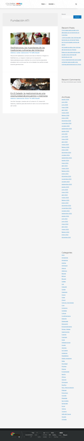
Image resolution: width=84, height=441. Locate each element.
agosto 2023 (65, 187)
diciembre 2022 (66, 205)
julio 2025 (64, 134)
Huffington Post (29, 435)
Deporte (64, 318)
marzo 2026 (65, 112)
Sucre (63, 406)
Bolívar (64, 276)
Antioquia (64, 265)
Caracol (65, 433)
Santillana (39, 433)
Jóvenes (64, 348)
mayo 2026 (65, 107)
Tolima (64, 409)
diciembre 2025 (66, 120)
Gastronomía (25, 52)
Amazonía (65, 260)
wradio (39, 435)
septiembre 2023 (67, 184)
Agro (63, 255)
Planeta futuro (59, 435)
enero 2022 (65, 234)
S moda (50, 437)
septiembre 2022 (67, 213)
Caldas (64, 281)
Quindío (64, 395)
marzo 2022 (65, 229)
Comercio (64, 308)
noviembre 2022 (66, 208)
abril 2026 (65, 110)
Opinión (64, 379)
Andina (64, 263)
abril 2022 (65, 227)
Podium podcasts (39, 437)
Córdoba (64, 311)
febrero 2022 (65, 232)
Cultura (64, 313)
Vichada (64, 419)
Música (64, 369)
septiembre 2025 (67, 128)
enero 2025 (65, 150)
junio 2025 (65, 136)
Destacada (65, 321)
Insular (64, 345)
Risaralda (64, 398)
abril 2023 (65, 195)
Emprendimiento (67, 326)
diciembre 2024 (66, 152)
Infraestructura (66, 342)
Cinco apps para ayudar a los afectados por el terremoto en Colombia (70, 33)
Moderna (32, 437)
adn (60, 433)
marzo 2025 (65, 144)
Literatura (64, 353)
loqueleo (56, 437)
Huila (63, 340)
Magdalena (65, 356)
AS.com (56, 433)
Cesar (63, 297)
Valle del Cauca (66, 414)
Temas (43, 4)
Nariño (64, 374)
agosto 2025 (65, 131)
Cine (63, 305)
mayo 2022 (65, 224)
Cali (63, 284)
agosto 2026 (65, 99)
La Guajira (65, 350)
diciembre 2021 (66, 237)
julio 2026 (64, 102)
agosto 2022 (65, 216)
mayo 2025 (65, 139)
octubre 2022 (66, 211)
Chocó (63, 300)
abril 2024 (65, 166)
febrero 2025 (65, 147)
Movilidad (64, 364)
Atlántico (13, 52)
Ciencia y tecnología (68, 303)
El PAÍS (27, 433)
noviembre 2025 (66, 123)
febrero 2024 (65, 171)
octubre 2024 (66, 155)
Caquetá (64, 287)
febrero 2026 (65, 115)
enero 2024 (65, 174)
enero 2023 (65, 203)
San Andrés (65, 401)
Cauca (63, 295)
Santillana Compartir (46, 433)
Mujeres (64, 366)
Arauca (64, 268)
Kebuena (64, 435)
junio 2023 (65, 189)
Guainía (64, 334)
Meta (63, 361)
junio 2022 (65, 221)
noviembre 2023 (66, 179)
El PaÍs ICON (44, 437)
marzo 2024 (65, 168)
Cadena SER (52, 433)
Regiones (51, 4)
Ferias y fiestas (66, 329)
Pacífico (64, 385)
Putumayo (65, 393)
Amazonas (65, 257)
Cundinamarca (66, 316)
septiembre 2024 (67, 158)
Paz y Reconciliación (68, 387)
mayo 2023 (65, 192)
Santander (65, 403)
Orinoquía (65, 382)
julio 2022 (64, 219)
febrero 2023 (65, 200)
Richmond (26, 437)
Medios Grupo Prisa (15, 437)
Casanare (64, 292)
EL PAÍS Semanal (54, 435)
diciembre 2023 (66, 176)
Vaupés (64, 417)
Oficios (27, 98)
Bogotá (64, 273)
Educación (65, 324)
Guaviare (64, 337)
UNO (36, 435)
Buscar (64, 14)
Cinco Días (45, 435)
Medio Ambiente (67, 358)
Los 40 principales (33, 433)
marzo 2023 (65, 197)
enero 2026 (65, 118)
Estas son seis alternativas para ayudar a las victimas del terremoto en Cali (71, 55)
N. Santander (65, 371)
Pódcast (64, 390)
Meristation (62, 437)
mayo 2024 (65, 163)
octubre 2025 (65, 126)
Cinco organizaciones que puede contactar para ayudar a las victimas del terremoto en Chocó (71, 62)
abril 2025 (65, 142)
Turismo (64, 411)
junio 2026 (65, 105)
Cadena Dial (49, 435)
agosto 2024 (65, 160)
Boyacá (64, 279)
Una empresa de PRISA (15, 434)
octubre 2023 (66, 181)
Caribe (18, 52)
